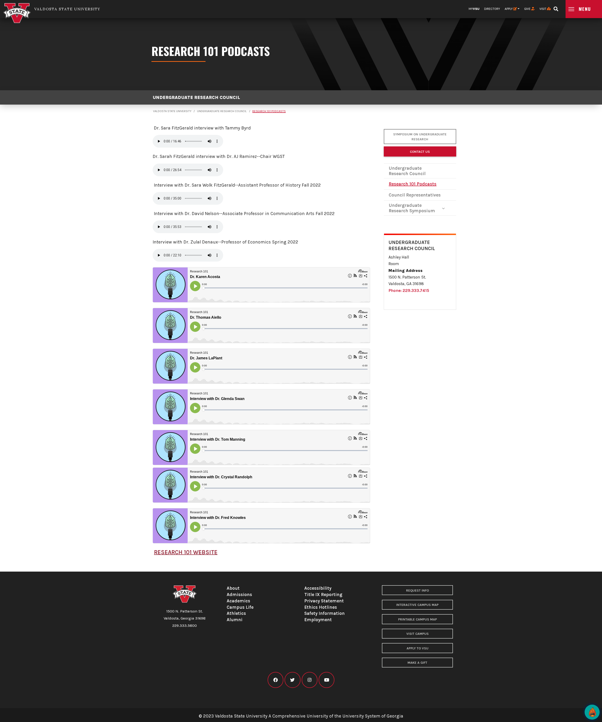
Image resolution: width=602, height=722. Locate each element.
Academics (238, 601)
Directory (492, 9)
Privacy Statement (324, 601)
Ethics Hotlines (320, 607)
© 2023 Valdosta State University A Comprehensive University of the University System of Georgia (301, 716)
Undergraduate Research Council (196, 97)
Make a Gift (417, 663)
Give (527, 9)
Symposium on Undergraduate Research (420, 136)
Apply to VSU (417, 648)
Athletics (236, 613)
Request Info (417, 591)
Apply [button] (509, 9)
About (233, 588)
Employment (318, 619)
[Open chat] (592, 712)
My (474, 9)
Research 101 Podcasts (269, 111)
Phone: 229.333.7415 (408, 290)
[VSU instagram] (309, 680)
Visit (543, 9)
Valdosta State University (172, 111)
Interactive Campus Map (417, 605)
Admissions (239, 594)
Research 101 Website (186, 552)
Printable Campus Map (417, 619)
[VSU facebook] (275, 680)
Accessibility (317, 588)
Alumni (234, 619)
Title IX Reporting (323, 594)
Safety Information (324, 613)
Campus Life (240, 607)
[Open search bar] (556, 7)
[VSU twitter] (292, 680)
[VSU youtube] (326, 680)
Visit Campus (417, 634)
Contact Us (420, 152)
